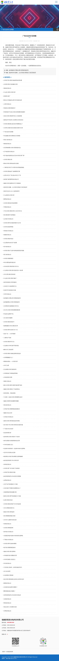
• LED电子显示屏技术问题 (9, 472)
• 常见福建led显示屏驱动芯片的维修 (11, 135)
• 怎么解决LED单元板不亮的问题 (11, 345)
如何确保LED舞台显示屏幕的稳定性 (16, 70)
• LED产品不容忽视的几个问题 (10, 484)
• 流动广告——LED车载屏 (9, 333)
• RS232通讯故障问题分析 (9, 262)
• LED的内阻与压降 (7, 377)
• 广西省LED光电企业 (8, 539)
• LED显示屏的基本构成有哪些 (10, 203)
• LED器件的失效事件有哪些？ (10, 587)
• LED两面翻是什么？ (8, 357)
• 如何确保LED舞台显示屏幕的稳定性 (12, 298)
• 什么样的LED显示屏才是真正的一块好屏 (13, 270)
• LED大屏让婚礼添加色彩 (9, 274)
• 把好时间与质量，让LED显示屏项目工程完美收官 (15, 187)
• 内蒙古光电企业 (7, 381)
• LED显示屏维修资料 (8, 527)
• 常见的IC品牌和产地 (8, 314)
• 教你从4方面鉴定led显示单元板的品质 (12, 100)
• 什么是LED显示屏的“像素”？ (10, 278)
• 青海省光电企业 (7, 603)
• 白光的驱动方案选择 (8, 575)
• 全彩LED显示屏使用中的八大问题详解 (12, 116)
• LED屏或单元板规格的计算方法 (11, 306)
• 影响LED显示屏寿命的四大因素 (11, 163)
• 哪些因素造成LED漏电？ (9, 591)
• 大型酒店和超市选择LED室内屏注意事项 (13, 535)
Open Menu (57, 29)
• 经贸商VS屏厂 (6, 96)
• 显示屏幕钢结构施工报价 (9, 515)
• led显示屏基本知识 (8, 500)
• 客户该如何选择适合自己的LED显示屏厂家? (14, 155)
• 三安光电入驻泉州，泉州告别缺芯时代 (12, 567)
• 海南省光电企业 (7, 143)
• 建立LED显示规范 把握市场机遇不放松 (12, 385)
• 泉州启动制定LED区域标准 (9, 282)
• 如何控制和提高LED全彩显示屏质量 (12, 476)
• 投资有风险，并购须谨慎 (9, 393)
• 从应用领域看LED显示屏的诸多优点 (12, 147)
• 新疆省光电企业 (7, 583)
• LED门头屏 (6, 365)
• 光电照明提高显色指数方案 (10, 492)
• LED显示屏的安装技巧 (8, 321)
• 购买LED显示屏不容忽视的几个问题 (12, 496)
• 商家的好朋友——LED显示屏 (10, 361)
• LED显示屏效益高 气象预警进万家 (11, 171)
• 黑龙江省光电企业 (7, 139)
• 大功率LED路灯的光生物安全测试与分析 (13, 127)
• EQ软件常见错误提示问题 (9, 290)
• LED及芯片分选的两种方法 (9, 286)
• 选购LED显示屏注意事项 (9, 551)
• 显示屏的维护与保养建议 (9, 215)
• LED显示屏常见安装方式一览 (10, 329)
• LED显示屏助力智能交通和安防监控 (12, 353)
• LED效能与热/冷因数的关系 (10, 555)
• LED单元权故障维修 (8, 226)
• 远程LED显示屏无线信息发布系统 (11, 420)
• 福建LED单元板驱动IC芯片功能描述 (12, 183)
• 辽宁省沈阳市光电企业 (8, 151)
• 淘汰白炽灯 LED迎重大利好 (10, 607)
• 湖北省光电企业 (7, 405)
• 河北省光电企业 (7, 563)
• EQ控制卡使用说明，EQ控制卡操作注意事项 (14, 448)
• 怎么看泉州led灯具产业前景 (10, 242)
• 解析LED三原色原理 (8, 349)
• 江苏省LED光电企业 (8, 416)
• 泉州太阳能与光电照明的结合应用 (11, 440)
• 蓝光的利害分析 (7, 432)
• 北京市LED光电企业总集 (9, 452)
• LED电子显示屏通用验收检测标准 (11, 409)
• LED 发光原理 (6, 571)
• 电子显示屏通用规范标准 (9, 547)
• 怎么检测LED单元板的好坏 (9, 369)
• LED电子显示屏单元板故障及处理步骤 (12, 80)
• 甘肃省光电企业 (7, 523)
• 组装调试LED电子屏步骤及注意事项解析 (13, 456)
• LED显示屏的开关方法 (8, 341)
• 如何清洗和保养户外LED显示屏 (11, 460)
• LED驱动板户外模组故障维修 (10, 373)
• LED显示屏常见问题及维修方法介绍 (12, 222)
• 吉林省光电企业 (7, 464)
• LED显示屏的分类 (7, 159)
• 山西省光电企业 (7, 480)
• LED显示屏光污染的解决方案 (10, 84)
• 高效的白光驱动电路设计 (9, 108)
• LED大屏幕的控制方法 (8, 508)
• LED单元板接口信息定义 (9, 559)
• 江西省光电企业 (7, 610)
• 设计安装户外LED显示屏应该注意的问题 (13, 424)
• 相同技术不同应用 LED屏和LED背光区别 (13, 119)
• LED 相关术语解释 (7, 317)
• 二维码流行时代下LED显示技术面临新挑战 (13, 167)
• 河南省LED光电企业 (8, 230)
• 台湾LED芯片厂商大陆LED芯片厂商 (12, 175)
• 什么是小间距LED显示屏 (9, 92)
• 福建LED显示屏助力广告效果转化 (11, 389)
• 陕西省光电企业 (7, 199)
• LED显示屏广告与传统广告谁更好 (11, 468)
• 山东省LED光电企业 (8, 218)
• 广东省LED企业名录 (8, 428)
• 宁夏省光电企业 (7, 207)
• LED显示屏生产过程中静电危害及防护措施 (13, 250)
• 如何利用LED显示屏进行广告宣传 (11, 436)
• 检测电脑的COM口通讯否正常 (10, 325)
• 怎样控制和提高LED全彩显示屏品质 (12, 595)
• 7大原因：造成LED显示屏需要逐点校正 (12, 397)
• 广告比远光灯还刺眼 (8, 131)
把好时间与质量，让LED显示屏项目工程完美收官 (20, 72)
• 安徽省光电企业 (7, 234)
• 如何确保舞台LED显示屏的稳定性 (11, 302)
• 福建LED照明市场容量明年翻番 (11, 401)
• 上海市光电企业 (7, 104)
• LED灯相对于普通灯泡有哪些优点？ (12, 488)
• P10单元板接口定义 (8, 444)
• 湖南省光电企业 (7, 88)
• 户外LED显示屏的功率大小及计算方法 (12, 211)
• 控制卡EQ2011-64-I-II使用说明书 (11, 191)
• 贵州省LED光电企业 (8, 531)
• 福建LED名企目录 (7, 412)
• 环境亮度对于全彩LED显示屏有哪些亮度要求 (14, 112)
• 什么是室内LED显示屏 (8, 195)
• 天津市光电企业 (7, 294)
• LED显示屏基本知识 (8, 238)
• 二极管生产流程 (7, 337)
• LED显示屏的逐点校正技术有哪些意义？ (13, 123)
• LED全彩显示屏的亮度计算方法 (11, 266)
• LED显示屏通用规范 (8, 258)
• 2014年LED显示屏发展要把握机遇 (11, 310)
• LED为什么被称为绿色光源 (9, 519)
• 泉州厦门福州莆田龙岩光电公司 (11, 179)
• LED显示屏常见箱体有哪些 (9, 543)
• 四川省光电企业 (7, 246)
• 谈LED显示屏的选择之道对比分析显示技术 (13, 579)
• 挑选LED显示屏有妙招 (8, 511)
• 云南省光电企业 (7, 599)
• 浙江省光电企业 (7, 254)
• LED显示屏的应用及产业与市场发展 (12, 504)
